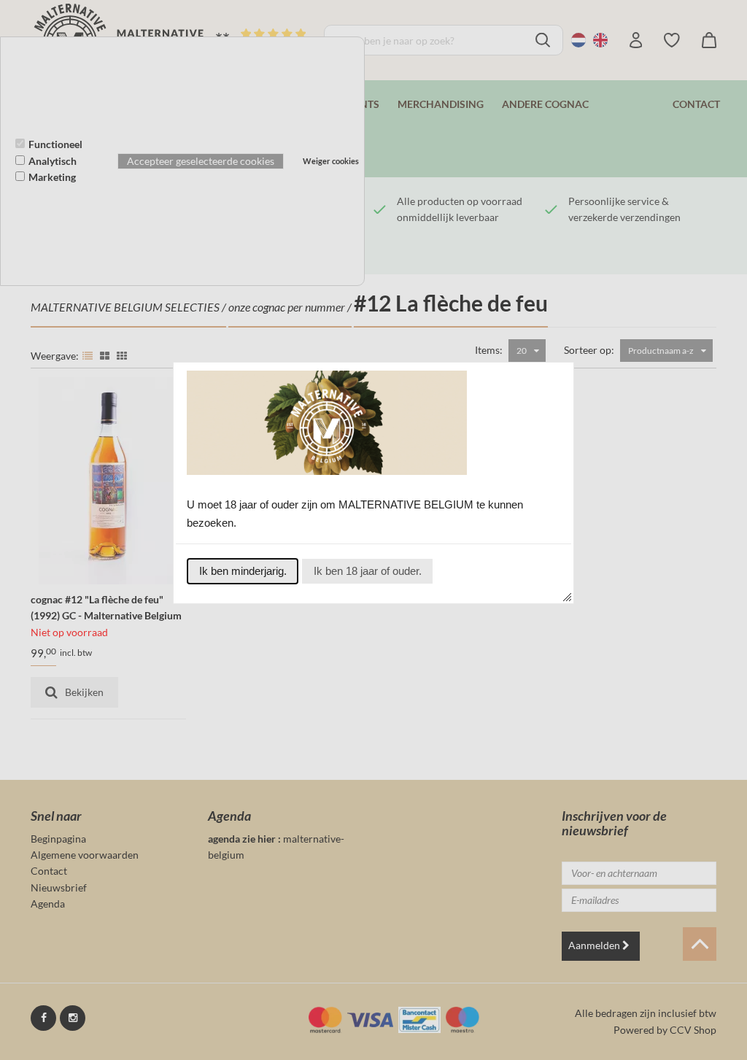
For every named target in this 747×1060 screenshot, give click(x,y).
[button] (242, 571)
